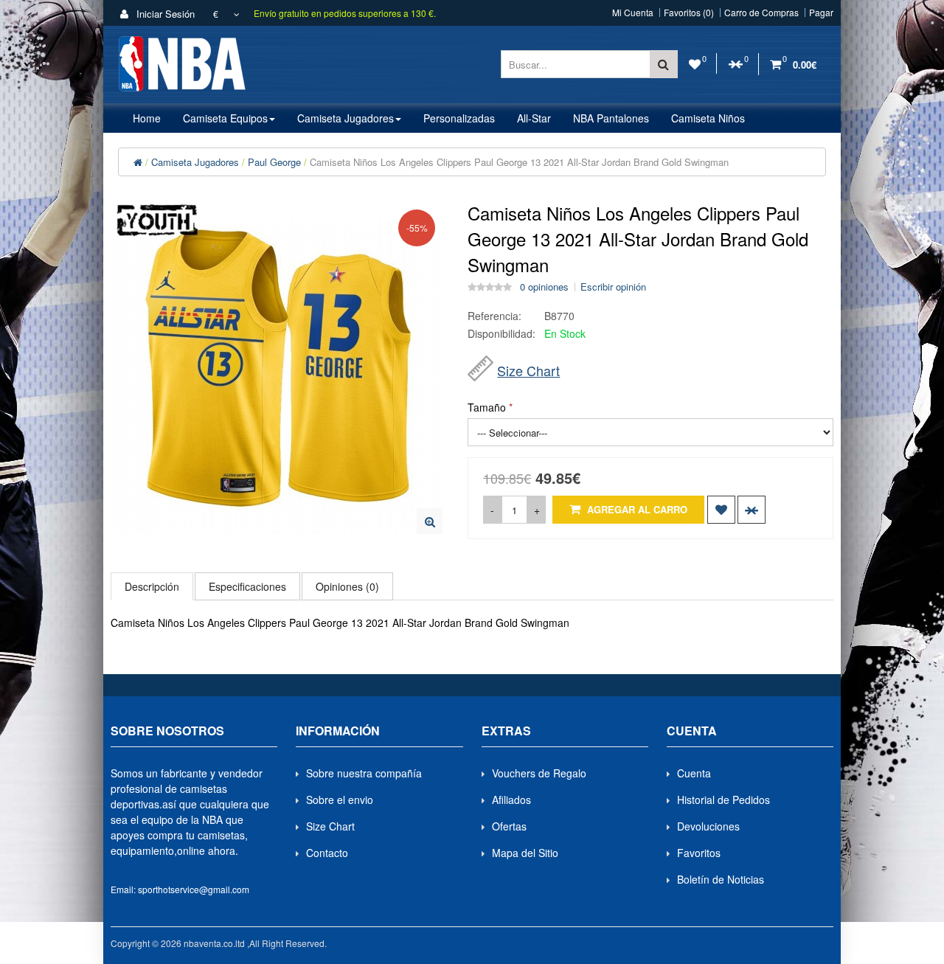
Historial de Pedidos (723, 799)
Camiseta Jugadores (195, 162)
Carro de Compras (761, 12)
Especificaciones (247, 586)
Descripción (152, 586)
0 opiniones (544, 286)
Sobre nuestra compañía (364, 773)
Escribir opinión (613, 286)
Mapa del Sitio (525, 852)
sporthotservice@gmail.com (193, 889)
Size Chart (528, 370)
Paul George (274, 162)
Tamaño (487, 407)
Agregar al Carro (635, 509)
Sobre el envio (339, 799)
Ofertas (509, 826)
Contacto (327, 852)
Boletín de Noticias (720, 879)
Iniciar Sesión (164, 14)
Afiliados (511, 799)
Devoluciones (708, 826)
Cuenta (694, 773)
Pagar (821, 12)
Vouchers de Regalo (539, 773)
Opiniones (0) (347, 586)
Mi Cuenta (632, 12)
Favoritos (699, 852)
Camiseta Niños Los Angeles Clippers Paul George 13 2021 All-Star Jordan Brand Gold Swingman (519, 162)
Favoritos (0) (689, 12)
